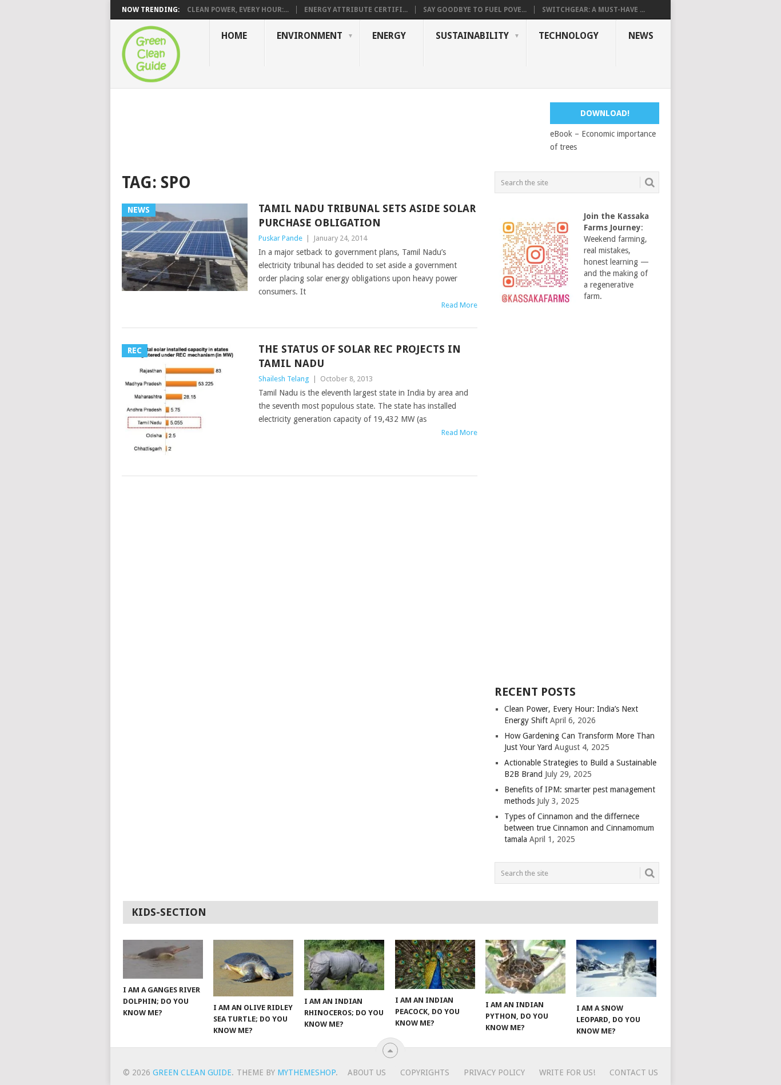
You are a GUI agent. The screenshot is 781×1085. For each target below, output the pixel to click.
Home (234, 35)
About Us (367, 1072)
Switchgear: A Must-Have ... (593, 10)
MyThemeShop (306, 1072)
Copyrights (424, 1072)
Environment (309, 35)
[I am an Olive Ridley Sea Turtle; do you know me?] (253, 968)
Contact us (633, 1072)
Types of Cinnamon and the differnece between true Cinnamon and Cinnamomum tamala (579, 828)
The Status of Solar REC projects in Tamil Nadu (359, 356)
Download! (604, 113)
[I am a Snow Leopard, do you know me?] (616, 968)
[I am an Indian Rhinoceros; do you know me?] (344, 965)
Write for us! (567, 1072)
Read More (459, 305)
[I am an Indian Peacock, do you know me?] (435, 964)
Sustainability (472, 35)
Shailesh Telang (283, 378)
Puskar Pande (280, 238)
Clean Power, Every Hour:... (238, 10)
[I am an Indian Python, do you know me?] (525, 967)
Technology (569, 35)
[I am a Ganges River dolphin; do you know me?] (163, 959)
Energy (389, 35)
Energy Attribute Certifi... (356, 10)
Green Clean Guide (192, 1072)
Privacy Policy (494, 1072)
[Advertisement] (330, 128)
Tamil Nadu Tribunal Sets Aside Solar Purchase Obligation (367, 215)
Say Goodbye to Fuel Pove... (475, 10)
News (641, 35)
